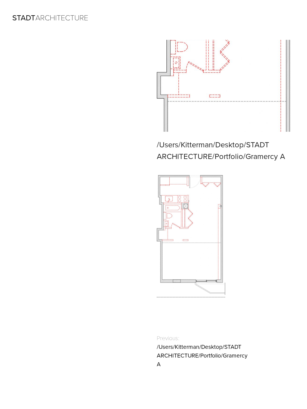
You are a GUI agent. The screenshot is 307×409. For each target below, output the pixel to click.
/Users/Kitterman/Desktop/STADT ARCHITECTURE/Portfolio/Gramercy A (202, 355)
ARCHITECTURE (50, 17)
